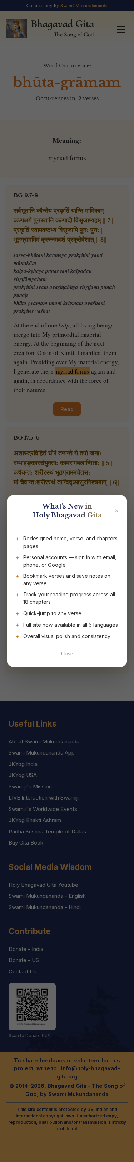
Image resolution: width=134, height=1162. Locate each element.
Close (67, 653)
